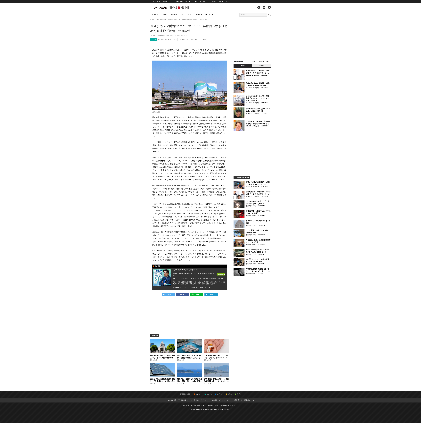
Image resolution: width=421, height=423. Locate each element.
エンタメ (155, 14)
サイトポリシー (205, 400)
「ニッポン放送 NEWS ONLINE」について (179, 400)
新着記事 (199, 14)
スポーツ (174, 14)
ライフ (190, 14)
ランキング (209, 14)
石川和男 (203, 39)
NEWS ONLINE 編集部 (159, 35)
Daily (242, 66)
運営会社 (196, 400)
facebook (258, 7)
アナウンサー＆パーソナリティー (180, 1)
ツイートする (168, 294)
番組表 (165, 1)
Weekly (261, 66)
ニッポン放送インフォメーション (189, 39)
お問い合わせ (238, 400)
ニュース (164, 14)
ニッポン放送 (156, 1)
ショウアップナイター (216, 1)
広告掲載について (249, 400)
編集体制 (214, 400)
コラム (182, 14)
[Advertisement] (252, 39)
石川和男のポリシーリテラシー (167, 39)
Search (269, 14)
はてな (211, 294)
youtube (269, 7)
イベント (228, 1)
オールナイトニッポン (199, 1)
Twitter (264, 7)
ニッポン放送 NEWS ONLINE (174, 7)
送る (196, 294)
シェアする (182, 294)
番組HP (221, 272)
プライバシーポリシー (225, 400)
